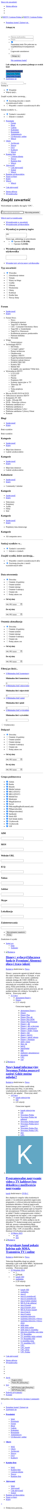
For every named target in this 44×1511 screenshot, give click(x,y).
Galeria (13, 128)
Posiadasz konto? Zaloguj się (17, 22)
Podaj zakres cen (15, 594)
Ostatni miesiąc (15, 587)
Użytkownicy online (19, 136)
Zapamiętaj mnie (17, 44)
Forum (13, 123)
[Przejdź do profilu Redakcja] (10, 952)
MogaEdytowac (15, 802)
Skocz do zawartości (9, 2)
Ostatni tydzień (15, 584)
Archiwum (15, 143)
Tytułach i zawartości (17, 114)
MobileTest (13, 797)
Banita (11, 784)
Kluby (8, 179)
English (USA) (17, 1380)
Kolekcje (14, 150)
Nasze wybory (11, 176)
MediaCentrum (14, 789)
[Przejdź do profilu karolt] (24, 1173)
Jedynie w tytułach (16, 117)
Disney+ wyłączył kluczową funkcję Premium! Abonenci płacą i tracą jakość (23, 960)
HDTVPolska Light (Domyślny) (22, 1387)
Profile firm (13, 295)
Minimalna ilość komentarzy (17, 673)
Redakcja (9, 969)
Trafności (14, 948)
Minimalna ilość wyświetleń (17, 710)
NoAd (11, 804)
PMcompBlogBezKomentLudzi (21, 806)
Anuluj (9, 935)
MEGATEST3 (14, 794)
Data (12, 946)
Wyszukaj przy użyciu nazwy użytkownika (22, 263)
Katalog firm (11, 154)
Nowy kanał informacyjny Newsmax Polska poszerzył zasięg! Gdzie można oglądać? (22, 1072)
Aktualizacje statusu (16, 275)
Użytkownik (13, 821)
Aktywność (10, 165)
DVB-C (25, 1193)
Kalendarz (15, 130)
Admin (11, 782)
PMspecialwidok (15, 809)
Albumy (12, 285)
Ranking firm (16, 161)
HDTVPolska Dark (18, 1390)
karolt (8, 1193)
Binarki (12, 787)
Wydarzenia (13, 288)
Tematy (12, 278)
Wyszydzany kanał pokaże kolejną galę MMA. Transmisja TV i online (22, 1248)
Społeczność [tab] (11, 311)
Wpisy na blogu (15, 280)
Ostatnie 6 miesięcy (16, 589)
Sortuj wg (9, 943)
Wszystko (12, 273)
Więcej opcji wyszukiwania (11, 218)
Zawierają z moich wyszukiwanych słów (18, 102)
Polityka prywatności (14, 1392)
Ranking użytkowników (15, 174)
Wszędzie (12, 90)
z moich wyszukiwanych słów (24, 106)
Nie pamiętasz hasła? (19, 60)
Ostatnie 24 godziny (16, 582)
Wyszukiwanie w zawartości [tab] (17, 222)
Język (8, 1378)
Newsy (13, 145)
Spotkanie (12, 814)
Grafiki (11, 283)
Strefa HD (13, 816)
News (27, 969)
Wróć (13, 1419)
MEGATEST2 (14, 792)
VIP (10, 826)
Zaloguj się (15, 56)
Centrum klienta (17, 156)
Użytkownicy (9, 725)
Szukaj (13, 170)
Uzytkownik (13, 824)
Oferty (8, 141)
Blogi (13, 125)
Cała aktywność (17, 168)
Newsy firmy (14, 298)
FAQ (13, 148)
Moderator (13, 799)
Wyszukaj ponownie (32, 212)
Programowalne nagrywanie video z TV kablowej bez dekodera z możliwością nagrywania (23, 1183)
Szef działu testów (16, 819)
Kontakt (9, 1395)
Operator (22, 241)
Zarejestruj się (11, 79)
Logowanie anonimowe (20, 51)
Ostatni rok (13, 592)
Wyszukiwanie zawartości (16, 932)
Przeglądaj (10, 121)
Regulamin (15, 132)
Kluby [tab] (8, 314)
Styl (7, 1385)
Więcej (13, 139)
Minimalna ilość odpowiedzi (17, 686)
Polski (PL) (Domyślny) (20, 1383)
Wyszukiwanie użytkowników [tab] (17, 224)
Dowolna (12, 580)
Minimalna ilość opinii (15, 698)
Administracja (16, 134)
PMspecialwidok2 (16, 811)
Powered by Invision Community (26, 1399)
